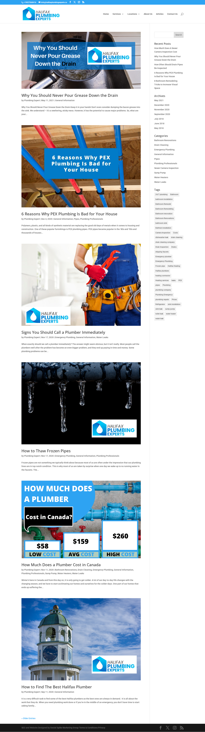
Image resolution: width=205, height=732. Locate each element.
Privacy (101, 727)
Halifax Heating (174, 266)
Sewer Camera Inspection (166, 168)
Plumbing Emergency (164, 295)
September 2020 (162, 114)
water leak (159, 319)
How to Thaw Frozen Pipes (46, 450)
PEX (180, 280)
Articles (159, 14)
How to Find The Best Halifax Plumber (56, 687)
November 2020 (161, 109)
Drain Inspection (162, 247)
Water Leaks (102, 337)
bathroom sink (161, 223)
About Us (148, 14)
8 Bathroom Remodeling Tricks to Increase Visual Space (166, 84)
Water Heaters (64, 573)
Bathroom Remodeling (164, 209)
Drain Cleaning (85, 570)
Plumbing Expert (32, 100)
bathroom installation (164, 199)
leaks (174, 280)
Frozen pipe (160, 266)
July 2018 (159, 119)
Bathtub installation (163, 228)
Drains (173, 247)
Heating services (162, 280)
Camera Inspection (162, 233)
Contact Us (172, 14)
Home (106, 14)
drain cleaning (176, 237)
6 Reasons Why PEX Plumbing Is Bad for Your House (69, 214)
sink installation (174, 304)
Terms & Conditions (88, 727)
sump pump (170, 309)
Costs (175, 233)
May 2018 (159, 128)
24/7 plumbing (161, 194)
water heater (171, 314)
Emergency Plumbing (65, 337)
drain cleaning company (165, 242)
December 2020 (161, 105)
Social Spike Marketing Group (64, 727)
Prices (174, 299)
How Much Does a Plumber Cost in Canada (61, 564)
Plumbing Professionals (91, 219)
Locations (132, 14)
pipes (157, 285)
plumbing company (163, 290)
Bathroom (174, 194)
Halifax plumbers (162, 271)
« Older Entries (28, 718)
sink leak (158, 309)
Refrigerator (160, 304)
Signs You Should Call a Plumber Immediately (63, 332)
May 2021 (159, 100)
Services (117, 14)
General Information (65, 100)
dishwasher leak (161, 237)
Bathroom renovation (163, 214)
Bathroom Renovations (66, 570)
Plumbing (166, 285)
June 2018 (159, 123)
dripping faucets (162, 252)
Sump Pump (51, 573)
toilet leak (159, 314)
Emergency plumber (163, 257)
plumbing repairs (162, 299)
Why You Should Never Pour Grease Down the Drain (69, 95)
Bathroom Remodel (163, 204)
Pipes (76, 219)
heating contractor (162, 276)
